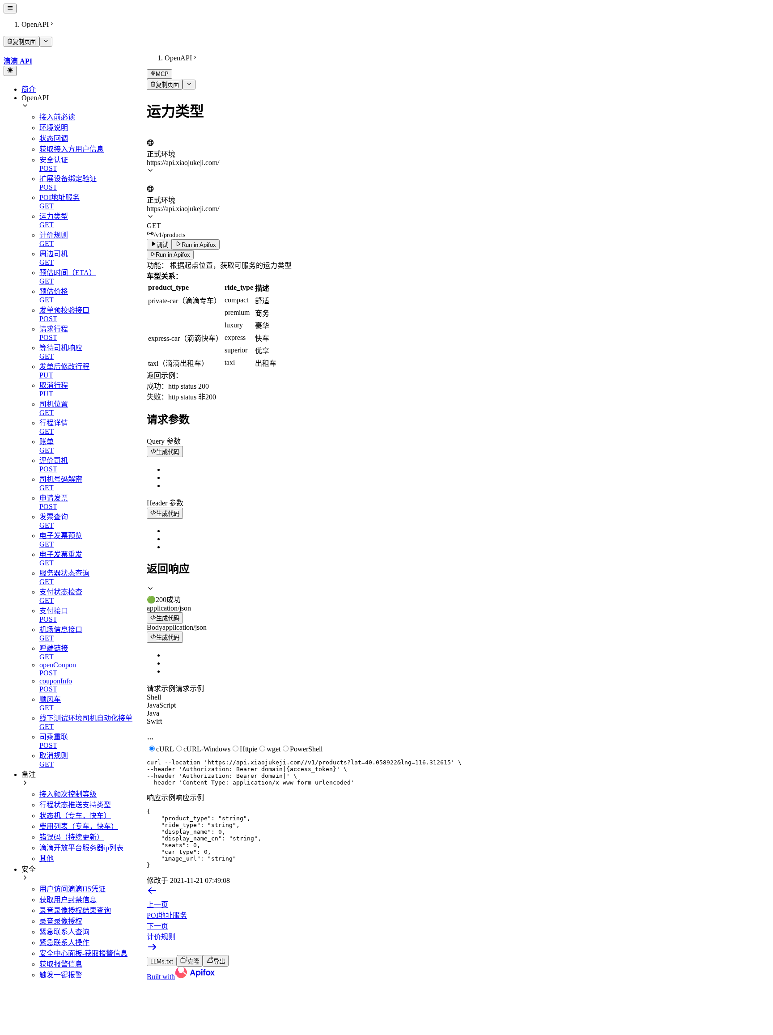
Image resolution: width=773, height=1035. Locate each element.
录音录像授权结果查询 (75, 910)
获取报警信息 (60, 964)
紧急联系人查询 (64, 932)
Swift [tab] (154, 721)
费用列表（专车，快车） (78, 826)
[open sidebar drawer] (10, 8)
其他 (46, 858)
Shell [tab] (154, 697)
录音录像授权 (60, 921)
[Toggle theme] (10, 71)
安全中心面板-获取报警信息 (83, 953)
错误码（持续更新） (71, 837)
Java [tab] (153, 713)
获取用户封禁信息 (68, 900)
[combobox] (188, 134)
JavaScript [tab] (161, 705)
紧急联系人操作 (64, 942)
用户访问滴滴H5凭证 (72, 889)
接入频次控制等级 (68, 794)
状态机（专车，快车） (75, 815)
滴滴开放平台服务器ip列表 (81, 848)
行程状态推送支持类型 (75, 805)
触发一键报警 (60, 975)
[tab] (458, 594)
